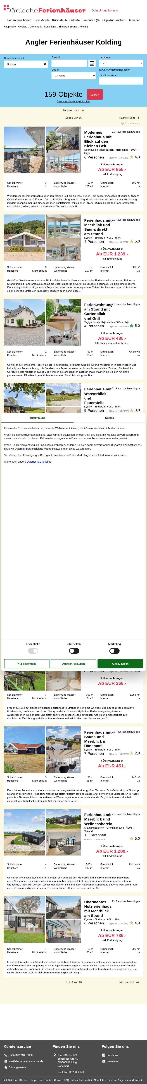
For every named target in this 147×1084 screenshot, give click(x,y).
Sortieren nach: (71, 110)
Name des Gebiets (14, 58)
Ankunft (56, 57)
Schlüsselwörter (109, 75)
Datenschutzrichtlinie (81, 1080)
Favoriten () (91, 20)
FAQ (66, 1080)
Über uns (112, 1080)
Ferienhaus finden (19, 20)
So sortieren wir (132, 123)
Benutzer (134, 20)
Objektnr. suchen (113, 20)
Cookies (58, 1080)
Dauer (55, 69)
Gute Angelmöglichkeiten (116, 69)
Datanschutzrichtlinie (39, 461)
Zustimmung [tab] (37, 417)
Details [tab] (109, 417)
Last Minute (41, 20)
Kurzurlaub (59, 20)
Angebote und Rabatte (130, 1080)
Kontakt (49, 1080)
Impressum (37, 1080)
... (92, 63)
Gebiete (74, 20)
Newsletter (100, 1080)
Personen (105, 57)
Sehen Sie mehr (73, 159)
